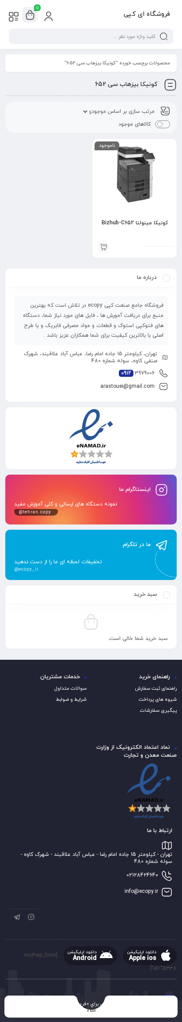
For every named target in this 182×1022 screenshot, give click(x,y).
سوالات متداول (70, 688)
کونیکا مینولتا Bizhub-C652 (135, 223)
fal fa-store (91, 1009)
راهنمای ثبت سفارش (156, 688)
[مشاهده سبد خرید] (30, 15)
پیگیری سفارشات (158, 710)
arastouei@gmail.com (127, 386)
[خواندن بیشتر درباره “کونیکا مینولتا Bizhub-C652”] (103, 246)
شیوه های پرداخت (158, 699)
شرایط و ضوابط (71, 699)
